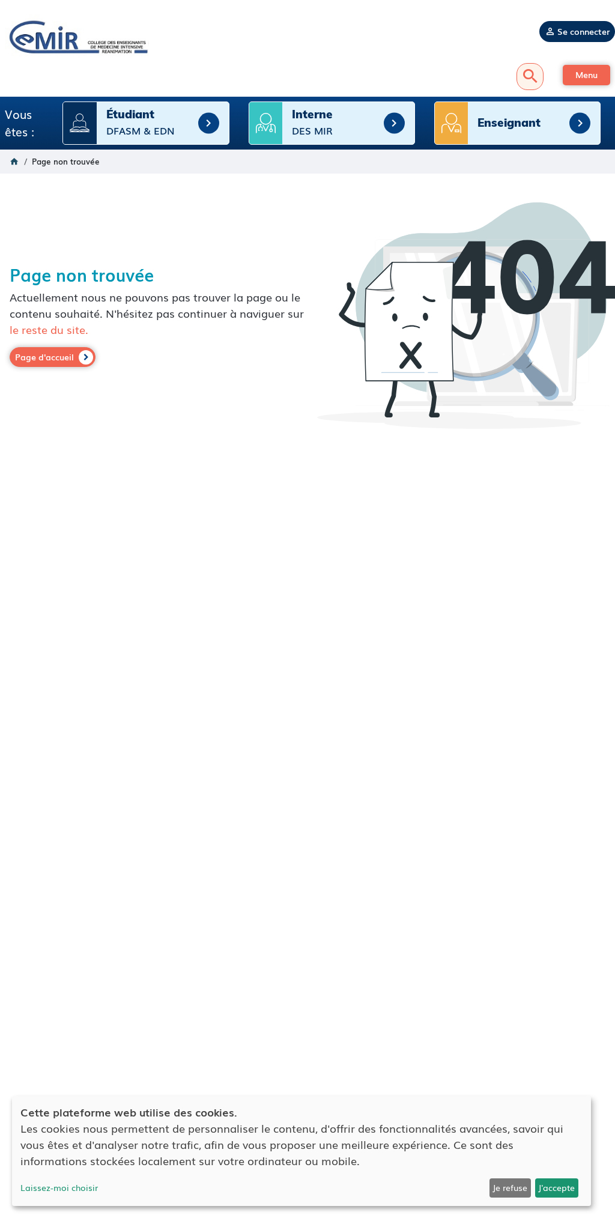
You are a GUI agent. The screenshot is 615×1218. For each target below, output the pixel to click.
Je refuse (509, 1187)
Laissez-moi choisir (59, 1187)
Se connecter (583, 31)
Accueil (14, 161)
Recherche (530, 76)
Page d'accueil (44, 357)
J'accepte (556, 1187)
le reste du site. (49, 329)
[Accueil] (77, 36)
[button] (586, 75)
